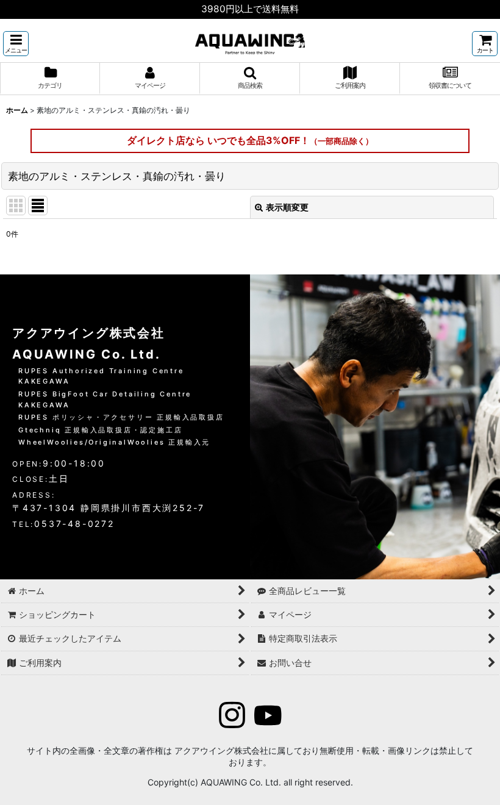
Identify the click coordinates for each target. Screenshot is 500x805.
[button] (16, 43)
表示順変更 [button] (287, 207)
